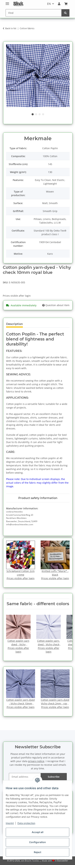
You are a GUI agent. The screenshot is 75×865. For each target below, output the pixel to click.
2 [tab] (36, 114)
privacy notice (36, 761)
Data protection (26, 823)
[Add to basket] (5, 39)
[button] (59, 3)
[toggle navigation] (7, 2)
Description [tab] (14, 324)
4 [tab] (43, 114)
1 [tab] (33, 114)
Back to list (10, 28)
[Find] (65, 13)
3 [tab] (40, 114)
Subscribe (53, 776)
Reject (37, 852)
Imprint (10, 823)
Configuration (37, 842)
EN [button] (49, 4)
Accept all (37, 832)
